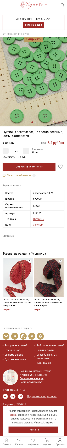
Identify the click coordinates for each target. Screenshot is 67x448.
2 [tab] (35, 122)
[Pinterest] (31, 336)
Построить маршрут (31, 382)
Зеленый (38, 224)
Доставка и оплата (15, 359)
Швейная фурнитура (18, 33)
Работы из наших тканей (50, 345)
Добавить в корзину (29, 167)
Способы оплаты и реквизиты (47, 356)
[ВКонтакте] (6, 336)
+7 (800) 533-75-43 (14, 390)
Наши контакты (45, 350)
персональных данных (42, 414)
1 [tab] (32, 122)
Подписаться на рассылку (42, 396)
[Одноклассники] (40, 336)
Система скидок (14, 354)
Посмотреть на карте (31, 378)
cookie (12, 414)
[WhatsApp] (23, 336)
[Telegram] (14, 336)
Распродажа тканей (16, 345)
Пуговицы (38, 219)
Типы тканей (44, 363)
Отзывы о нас (12, 350)
